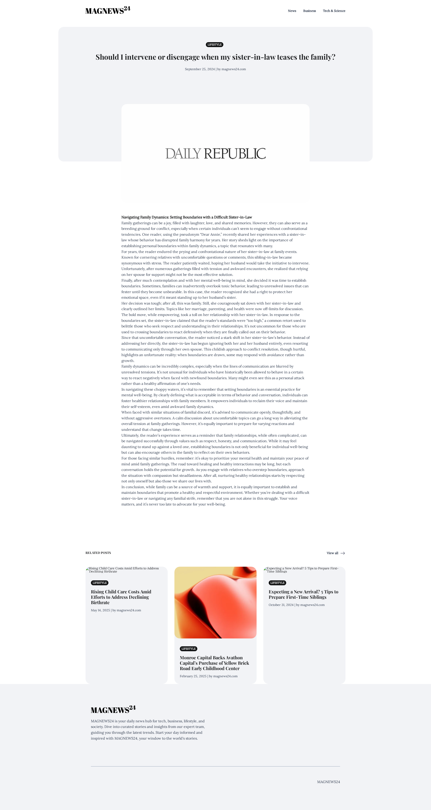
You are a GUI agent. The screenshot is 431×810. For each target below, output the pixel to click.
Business (309, 11)
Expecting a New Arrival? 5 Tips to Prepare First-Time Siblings (303, 594)
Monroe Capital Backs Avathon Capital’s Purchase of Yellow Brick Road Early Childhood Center (214, 662)
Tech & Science (334, 11)
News (292, 11)
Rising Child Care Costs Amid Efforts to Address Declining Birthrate (121, 596)
